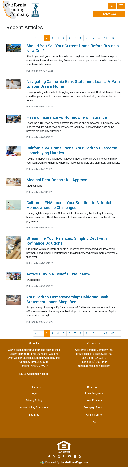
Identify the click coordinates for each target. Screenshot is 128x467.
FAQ (94, 421)
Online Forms (94, 414)
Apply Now (109, 14)
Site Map (34, 414)
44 (105, 37)
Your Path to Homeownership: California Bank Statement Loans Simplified (67, 299)
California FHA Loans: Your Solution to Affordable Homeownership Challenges (71, 205)
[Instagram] (59, 456)
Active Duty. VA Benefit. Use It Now (58, 274)
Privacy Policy (34, 400)
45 (112, 37)
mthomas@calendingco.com (94, 365)
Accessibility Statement (34, 407)
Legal (34, 393)
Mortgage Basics (94, 407)
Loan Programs (94, 393)
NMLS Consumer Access (34, 373)
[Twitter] (54, 456)
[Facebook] (49, 456)
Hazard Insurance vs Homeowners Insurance (66, 117)
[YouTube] (69, 456)
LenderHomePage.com (74, 462)
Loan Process (94, 400)
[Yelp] (80, 456)
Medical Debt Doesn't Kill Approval (57, 180)
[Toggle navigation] (122, 6)
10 (92, 37)
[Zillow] (75, 456)
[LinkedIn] (64, 456)
